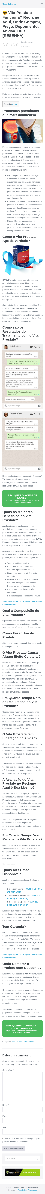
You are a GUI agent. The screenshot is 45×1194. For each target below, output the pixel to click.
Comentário (8, 1070)
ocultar (14, 104)
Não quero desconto (22, 1192)
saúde (21, 1041)
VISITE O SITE (23, 1187)
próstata (15, 1041)
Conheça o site (8, 864)
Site (4, 1127)
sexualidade (29, 1041)
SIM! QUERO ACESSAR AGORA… (22, 498)
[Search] (37, 1158)
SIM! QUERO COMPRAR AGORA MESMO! (21, 1028)
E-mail (5, 1116)
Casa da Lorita (9, 4)
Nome (5, 1105)
